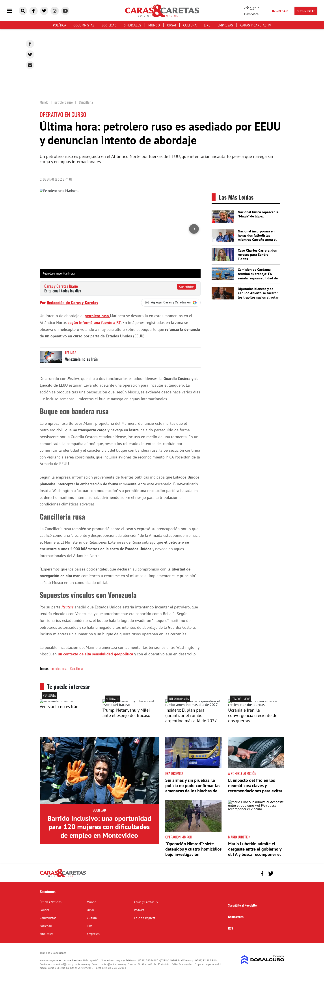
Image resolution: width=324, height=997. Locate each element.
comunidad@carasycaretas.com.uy (71, 964)
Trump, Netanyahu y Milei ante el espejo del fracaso (126, 712)
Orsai (171, 25)
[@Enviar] (30, 65)
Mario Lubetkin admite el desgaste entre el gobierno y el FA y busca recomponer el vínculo (254, 851)
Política (59, 25)
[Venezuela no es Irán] (51, 359)
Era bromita (174, 773)
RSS (230, 928)
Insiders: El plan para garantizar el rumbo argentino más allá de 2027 (191, 715)
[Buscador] (23, 11)
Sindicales (132, 25)
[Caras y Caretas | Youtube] (65, 11)
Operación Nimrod (178, 837)
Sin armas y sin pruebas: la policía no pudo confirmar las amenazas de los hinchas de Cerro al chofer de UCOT (192, 788)
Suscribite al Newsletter (243, 905)
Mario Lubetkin (239, 837)
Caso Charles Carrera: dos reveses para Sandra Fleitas (257, 254)
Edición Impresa (145, 918)
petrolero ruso (97, 315)
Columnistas (83, 25)
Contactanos (236, 916)
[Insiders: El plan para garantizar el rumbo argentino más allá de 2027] (193, 704)
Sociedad (109, 25)
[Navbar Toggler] (13, 11)
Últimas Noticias (50, 902)
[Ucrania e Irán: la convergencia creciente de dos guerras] (256, 704)
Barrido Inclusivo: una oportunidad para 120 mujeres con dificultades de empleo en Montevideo (99, 827)
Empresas (225, 25)
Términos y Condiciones (53, 952)
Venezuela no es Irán (81, 359)
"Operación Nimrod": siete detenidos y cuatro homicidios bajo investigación (193, 849)
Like (207, 25)
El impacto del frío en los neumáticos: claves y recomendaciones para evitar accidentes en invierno (255, 788)
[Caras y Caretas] (63, 876)
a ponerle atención (242, 773)
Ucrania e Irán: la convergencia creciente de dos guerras (252, 715)
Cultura (190, 25)
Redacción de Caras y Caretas (72, 302)
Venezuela (49, 695)
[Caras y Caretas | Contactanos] (279, 873)
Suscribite (186, 286)
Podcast (139, 910)
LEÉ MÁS (70, 352)
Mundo (154, 25)
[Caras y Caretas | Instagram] (54, 11)
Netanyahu (112, 698)
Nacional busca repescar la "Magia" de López (258, 214)
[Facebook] (30, 44)
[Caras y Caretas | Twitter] (44, 11)
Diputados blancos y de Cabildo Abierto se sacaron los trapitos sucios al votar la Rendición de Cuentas (258, 295)
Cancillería (76, 668)
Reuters (67, 607)
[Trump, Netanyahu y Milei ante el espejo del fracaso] (130, 704)
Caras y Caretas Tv (255, 25)
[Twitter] (30, 54)
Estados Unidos (240, 698)
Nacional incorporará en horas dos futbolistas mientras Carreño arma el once (257, 237)
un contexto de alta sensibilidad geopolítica (95, 654)
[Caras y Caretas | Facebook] (33, 11)
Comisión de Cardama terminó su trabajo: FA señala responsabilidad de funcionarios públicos (258, 275)
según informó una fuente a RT (94, 322)
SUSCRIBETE (306, 11)
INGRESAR (280, 11)
